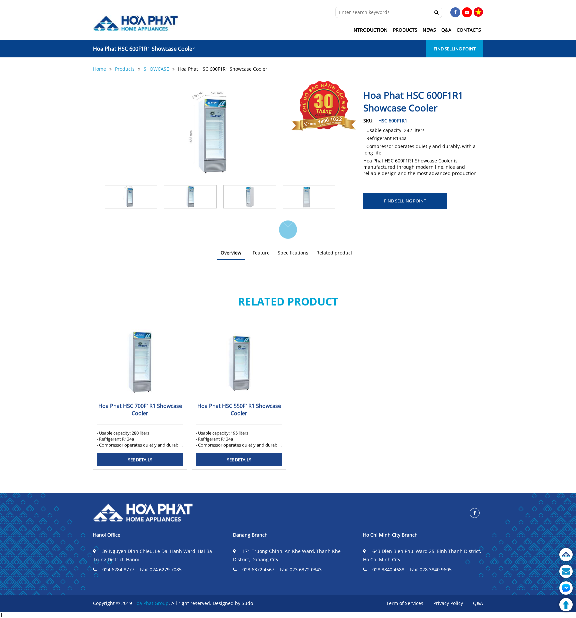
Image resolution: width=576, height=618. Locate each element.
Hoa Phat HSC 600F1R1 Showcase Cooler (222, 69)
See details (140, 460)
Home (99, 69)
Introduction (370, 30)
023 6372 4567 (258, 569)
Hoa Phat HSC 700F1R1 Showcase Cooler (140, 409)
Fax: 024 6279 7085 (161, 569)
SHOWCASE (156, 69)
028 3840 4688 (388, 569)
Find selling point (455, 49)
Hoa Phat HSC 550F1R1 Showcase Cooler (239, 409)
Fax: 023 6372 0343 (301, 569)
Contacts (469, 30)
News (429, 30)
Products (405, 30)
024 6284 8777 (118, 569)
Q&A (446, 30)
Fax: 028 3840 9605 (431, 569)
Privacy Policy (448, 603)
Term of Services (404, 603)
